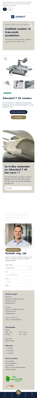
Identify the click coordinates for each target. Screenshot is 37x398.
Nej (10, 9)
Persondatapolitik (11, 363)
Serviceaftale (9, 361)
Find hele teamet (12, 250)
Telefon (7, 285)
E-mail (7, 278)
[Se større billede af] (7, 84)
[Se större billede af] (18, 67)
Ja (4, 9)
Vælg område (8, 265)
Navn (6, 271)
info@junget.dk (10, 303)
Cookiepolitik (9, 365)
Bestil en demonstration (18, 112)
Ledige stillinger (10, 369)
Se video (9, 188)
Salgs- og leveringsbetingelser (15, 367)
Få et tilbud (18, 117)
